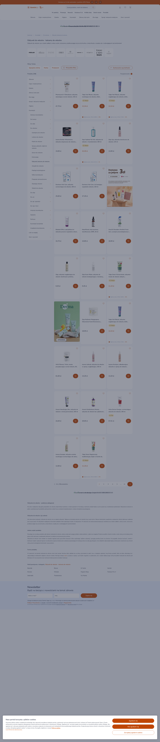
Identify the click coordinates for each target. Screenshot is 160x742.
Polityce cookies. (56, 728)
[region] (80, 727)
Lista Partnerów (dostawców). (14, 730)
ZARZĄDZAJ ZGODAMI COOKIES (133, 733)
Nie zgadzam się (133, 727)
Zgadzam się (133, 721)
